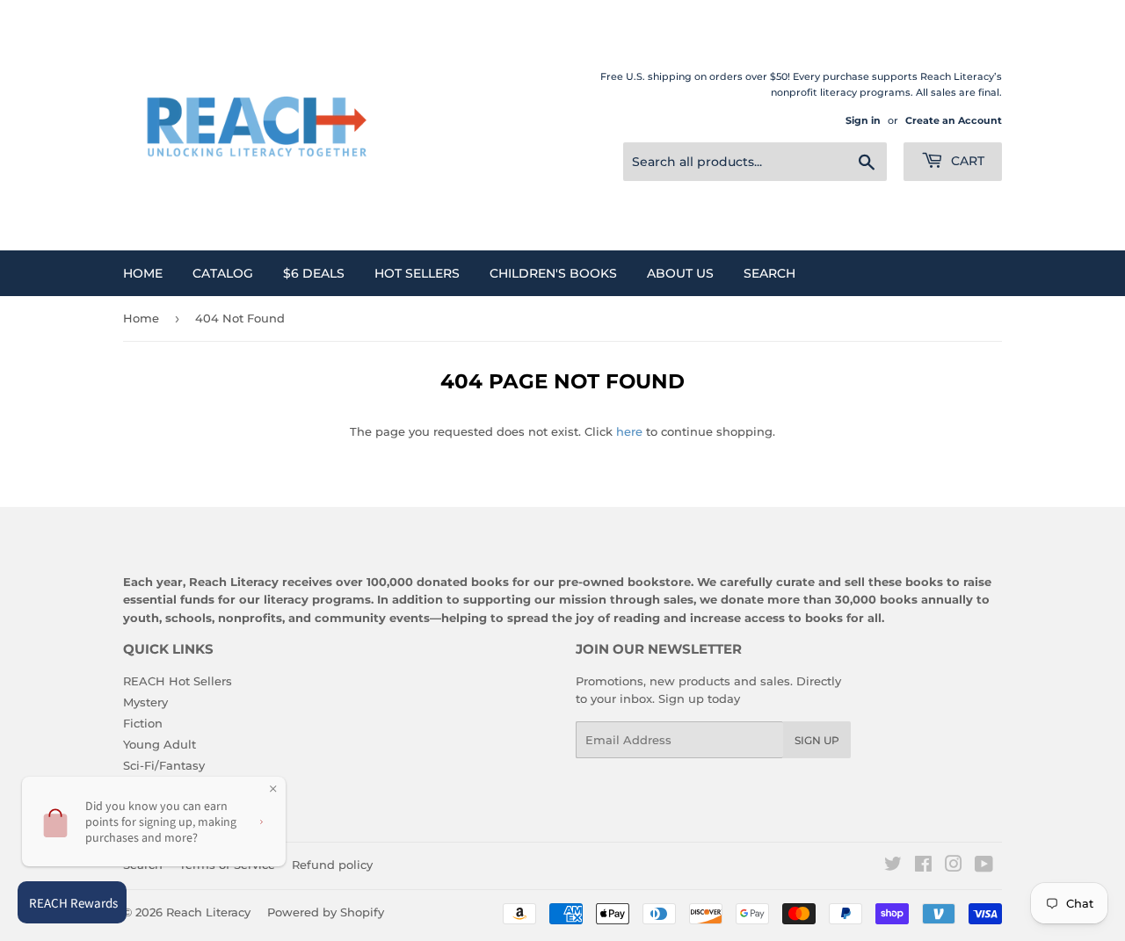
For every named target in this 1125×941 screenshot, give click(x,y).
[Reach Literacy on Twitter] (893, 866)
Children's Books (553, 273)
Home (143, 273)
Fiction (143, 723)
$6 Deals (314, 273)
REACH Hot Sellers (177, 681)
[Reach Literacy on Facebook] (923, 866)
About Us (680, 273)
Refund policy (332, 865)
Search (769, 273)
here (629, 431)
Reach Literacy (208, 912)
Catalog (222, 273)
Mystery (145, 702)
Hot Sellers (417, 273)
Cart (965, 161)
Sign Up (817, 740)
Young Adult (159, 744)
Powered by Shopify (325, 912)
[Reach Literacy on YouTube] (984, 866)
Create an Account (953, 120)
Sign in (863, 120)
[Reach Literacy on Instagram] (953, 866)
